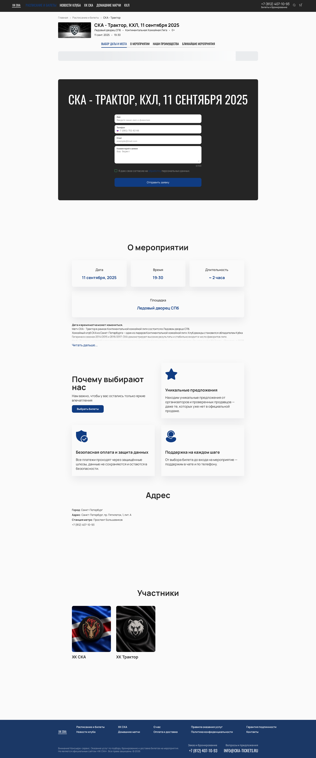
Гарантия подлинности (261, 727)
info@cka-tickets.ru (241, 750)
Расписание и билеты (41, 5)
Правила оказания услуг (207, 727)
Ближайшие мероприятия (198, 44)
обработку (154, 171)
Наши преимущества (166, 44)
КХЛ (127, 5)
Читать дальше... (85, 345)
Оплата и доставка (166, 732)
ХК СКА (16, 5)
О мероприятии (140, 44)
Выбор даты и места (114, 44)
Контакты (252, 732)
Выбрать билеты (88, 409)
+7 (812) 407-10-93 (275, 4)
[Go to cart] (300, 5)
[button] (118, 130)
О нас (157, 727)
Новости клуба (70, 5)
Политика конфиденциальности (212, 732)
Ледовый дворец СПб (107, 30)
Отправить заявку (158, 182)
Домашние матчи (108, 5)
